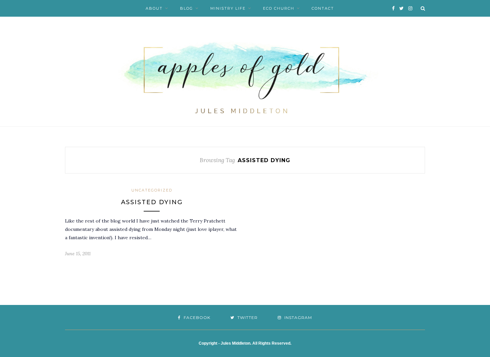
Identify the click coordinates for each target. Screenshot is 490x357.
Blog (186, 8)
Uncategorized (151, 190)
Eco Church (278, 8)
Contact (323, 8)
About (154, 8)
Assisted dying (152, 202)
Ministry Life (228, 8)
